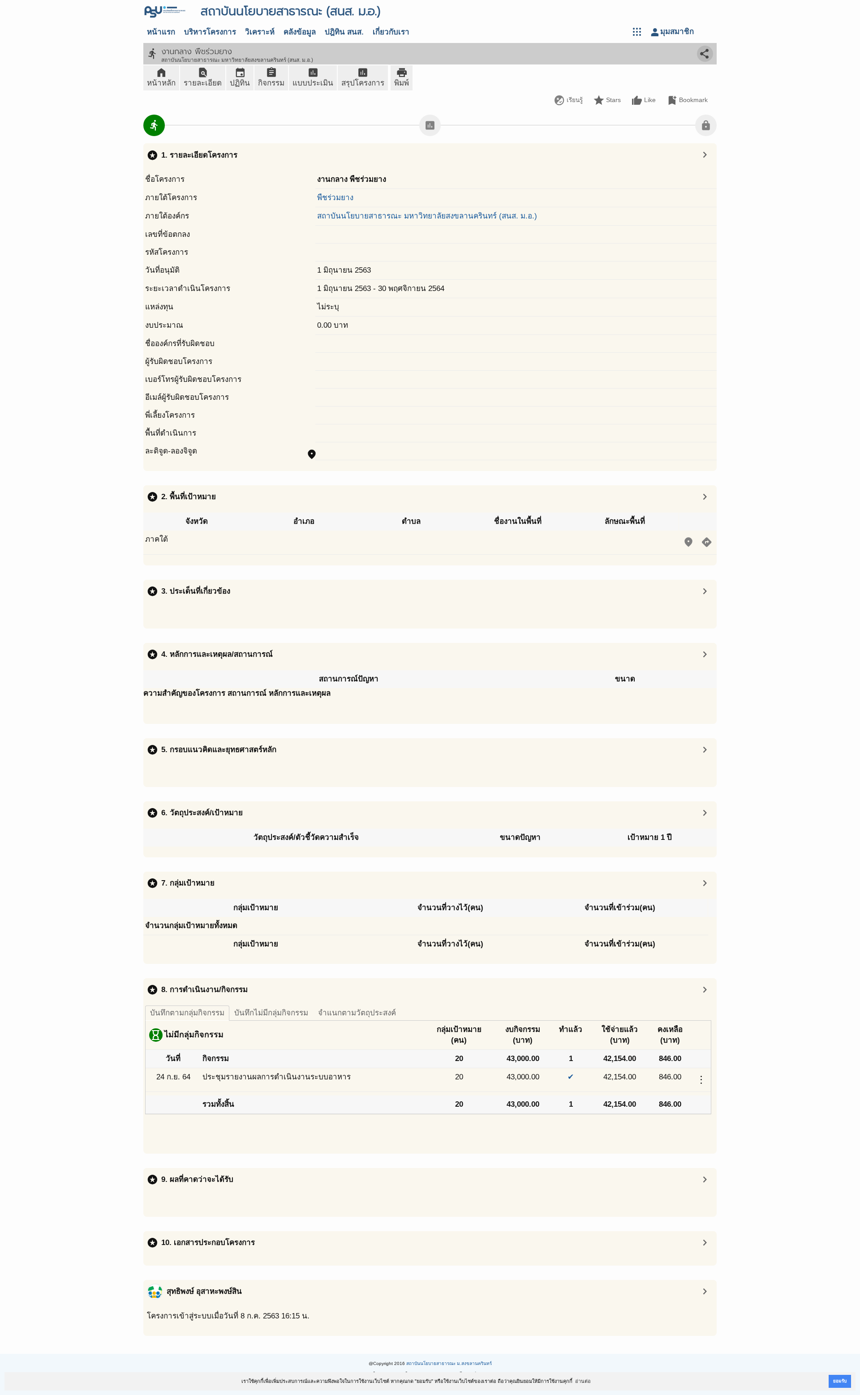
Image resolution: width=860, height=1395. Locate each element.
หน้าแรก (161, 32)
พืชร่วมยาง (335, 197)
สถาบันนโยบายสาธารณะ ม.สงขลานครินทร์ (449, 1363)
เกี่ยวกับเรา (391, 32)
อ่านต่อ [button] (583, 1381)
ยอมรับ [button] (840, 1380)
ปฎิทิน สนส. (344, 32)
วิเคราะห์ (260, 32)
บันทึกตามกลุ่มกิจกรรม (187, 1013)
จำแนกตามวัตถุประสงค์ (357, 1013)
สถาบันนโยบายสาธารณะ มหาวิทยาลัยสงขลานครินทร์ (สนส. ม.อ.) (427, 216)
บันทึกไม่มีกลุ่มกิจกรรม (271, 1013)
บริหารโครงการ (210, 32)
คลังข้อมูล (300, 32)
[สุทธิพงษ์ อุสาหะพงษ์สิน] (155, 1292)
